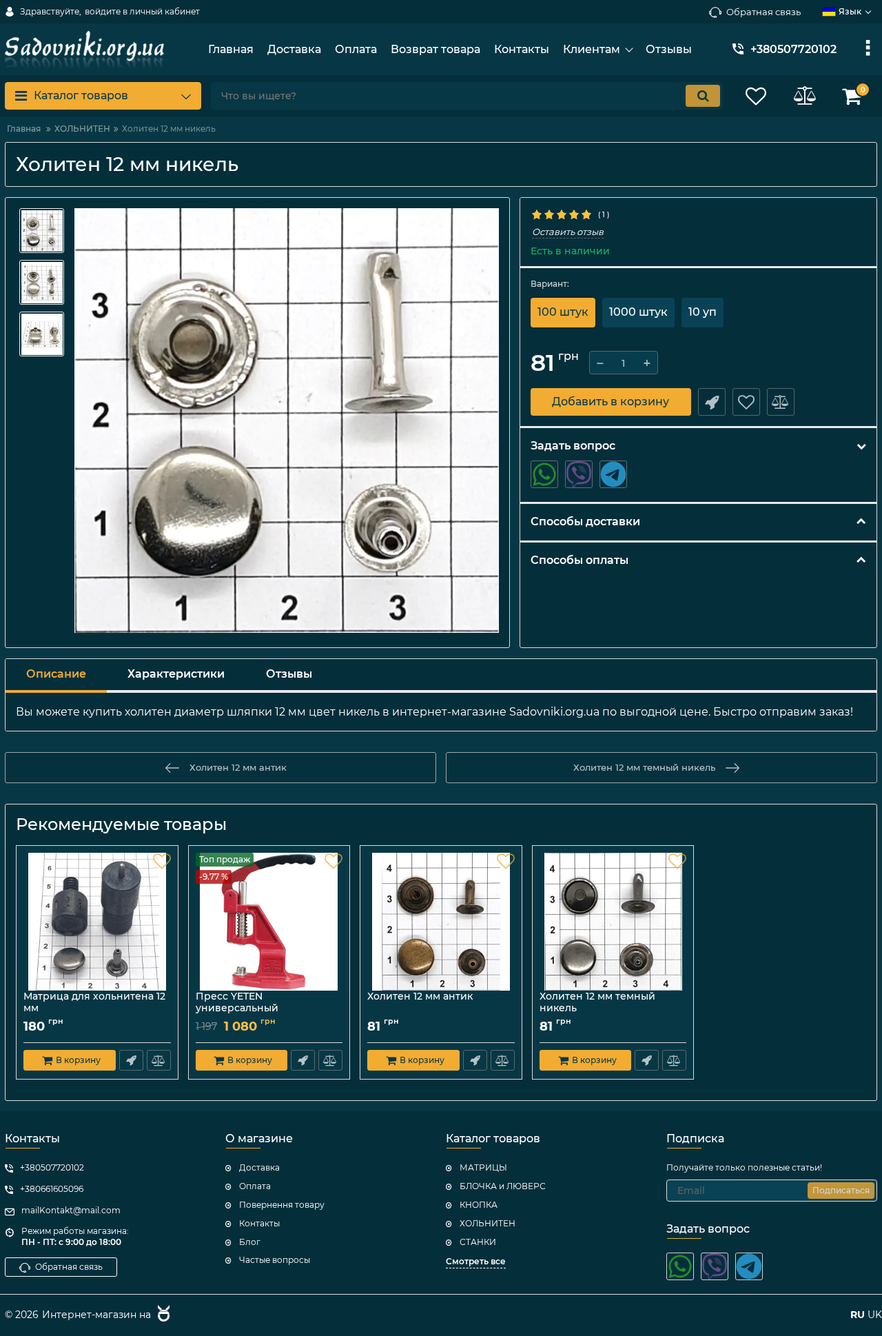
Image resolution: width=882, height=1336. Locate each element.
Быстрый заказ (712, 402)
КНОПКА (479, 1205)
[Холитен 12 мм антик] (441, 922)
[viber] (579, 474)
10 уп (702, 311)
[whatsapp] (544, 474)
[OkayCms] (162, 1315)
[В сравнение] (780, 402)
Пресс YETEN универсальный (243, 1008)
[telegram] (613, 474)
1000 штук (638, 311)
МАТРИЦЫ (483, 1167)
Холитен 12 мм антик (420, 996)
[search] (703, 96)
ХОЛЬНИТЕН (487, 1223)
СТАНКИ (478, 1242)
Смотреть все (476, 1261)
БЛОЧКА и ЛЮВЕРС (503, 1186)
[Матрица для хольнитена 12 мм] (97, 922)
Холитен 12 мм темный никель (597, 1002)
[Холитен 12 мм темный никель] (613, 922)
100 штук (562, 311)
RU (857, 1314)
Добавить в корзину (610, 401)
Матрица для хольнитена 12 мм (94, 1002)
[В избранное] (746, 402)
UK (875, 1314)
